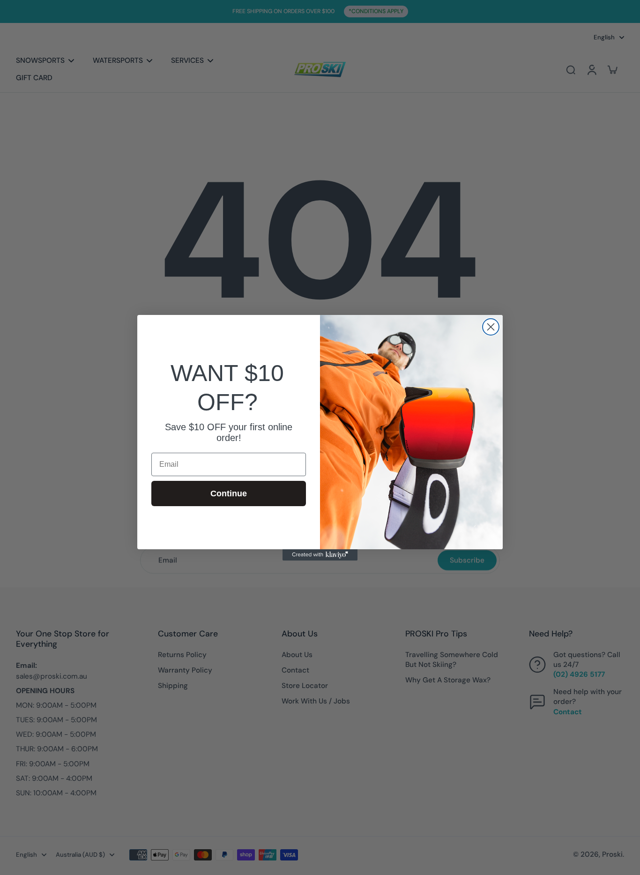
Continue (228, 493)
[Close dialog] (491, 327)
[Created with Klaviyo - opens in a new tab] (320, 555)
